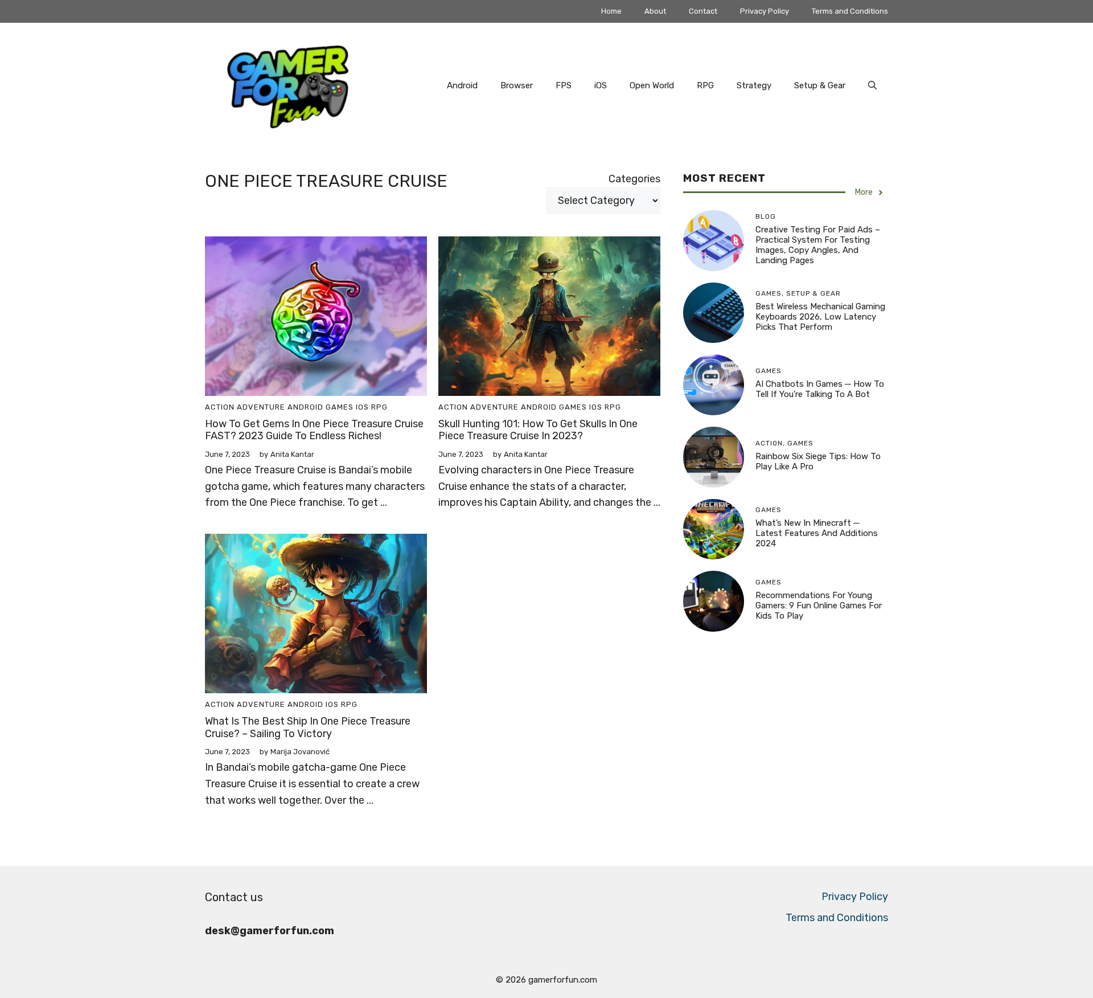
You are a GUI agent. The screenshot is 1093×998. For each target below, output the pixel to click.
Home (611, 11)
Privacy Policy (764, 11)
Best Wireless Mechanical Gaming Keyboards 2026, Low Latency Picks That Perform (820, 316)
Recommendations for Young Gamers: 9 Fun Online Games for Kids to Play (818, 605)
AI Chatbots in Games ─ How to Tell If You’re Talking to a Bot (819, 389)
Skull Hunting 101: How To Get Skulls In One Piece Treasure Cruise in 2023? (538, 430)
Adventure (261, 407)
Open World (652, 85)
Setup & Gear (819, 85)
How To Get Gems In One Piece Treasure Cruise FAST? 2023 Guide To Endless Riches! (314, 430)
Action (220, 407)
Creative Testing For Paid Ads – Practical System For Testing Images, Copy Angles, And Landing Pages (817, 244)
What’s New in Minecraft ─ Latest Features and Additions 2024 (816, 533)
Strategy (754, 85)
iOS (600, 85)
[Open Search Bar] (872, 85)
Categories (634, 179)
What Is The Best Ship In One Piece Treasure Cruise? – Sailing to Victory (307, 727)
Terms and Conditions (850, 11)
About (655, 11)
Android (462, 85)
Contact (703, 11)
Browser (516, 85)
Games (340, 407)
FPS (564, 85)
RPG (705, 85)
